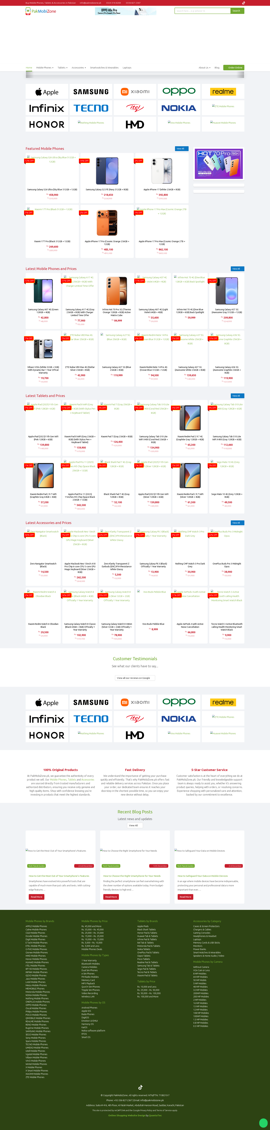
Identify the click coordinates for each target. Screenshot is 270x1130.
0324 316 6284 (113, 3)
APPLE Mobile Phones (36, 926)
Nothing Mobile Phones (37, 998)
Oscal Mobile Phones (36, 1008)
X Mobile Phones (34, 1067)
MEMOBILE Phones (35, 988)
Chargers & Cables (202, 929)
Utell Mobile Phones (35, 1051)
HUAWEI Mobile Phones (37, 962)
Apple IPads (143, 926)
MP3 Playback (88, 983)
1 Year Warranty (89, 960)
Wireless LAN (88, 996)
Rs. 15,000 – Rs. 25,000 (93, 936)
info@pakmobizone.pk (91, 3)
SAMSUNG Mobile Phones (38, 1031)
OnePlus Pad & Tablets (148, 952)
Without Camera (201, 967)
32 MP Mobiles (200, 990)
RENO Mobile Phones (36, 1024)
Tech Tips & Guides (36, 866)
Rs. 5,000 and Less (90, 946)
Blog (217, 67)
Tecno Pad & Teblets (147, 972)
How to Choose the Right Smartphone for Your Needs (132, 876)
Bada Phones (88, 1014)
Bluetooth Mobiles (91, 964)
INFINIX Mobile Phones (37, 972)
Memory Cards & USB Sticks (206, 942)
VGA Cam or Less (201, 970)
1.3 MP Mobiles (200, 1019)
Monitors (197, 946)
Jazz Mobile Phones (35, 979)
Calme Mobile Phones (36, 929)
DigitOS (85, 1017)
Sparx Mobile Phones (36, 1041)
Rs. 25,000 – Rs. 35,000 (93, 933)
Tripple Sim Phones (91, 990)
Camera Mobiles (89, 967)
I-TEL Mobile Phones (35, 965)
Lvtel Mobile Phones (35, 982)
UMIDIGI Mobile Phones (37, 1047)
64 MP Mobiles (200, 977)
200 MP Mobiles (201, 996)
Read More (36, 897)
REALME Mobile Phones (37, 1021)
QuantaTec (155, 1115)
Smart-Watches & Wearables (207, 952)
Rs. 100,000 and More (147, 996)
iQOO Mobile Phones (36, 975)
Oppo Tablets (143, 956)
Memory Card (88, 980)
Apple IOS (86, 1011)
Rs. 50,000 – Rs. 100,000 (149, 993)
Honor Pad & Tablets (147, 933)
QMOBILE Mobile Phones (38, 1018)
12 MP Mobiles (200, 1009)
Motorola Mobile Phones (38, 992)
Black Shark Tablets (146, 929)
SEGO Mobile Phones (36, 1034)
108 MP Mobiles (201, 1013)
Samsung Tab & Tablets (148, 965)
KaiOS (84, 1027)
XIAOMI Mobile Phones (37, 1074)
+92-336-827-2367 (123, 1100)
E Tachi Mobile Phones (37, 942)
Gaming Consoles (201, 933)
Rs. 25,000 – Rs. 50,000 (148, 990)
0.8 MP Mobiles (200, 1023)
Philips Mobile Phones (36, 1011)
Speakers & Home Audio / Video (208, 956)
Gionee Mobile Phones (37, 952)
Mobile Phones (44, 67)
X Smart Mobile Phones (37, 1070)
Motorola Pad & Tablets (148, 946)
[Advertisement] (135, 38)
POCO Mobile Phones (36, 1015)
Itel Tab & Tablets (145, 942)
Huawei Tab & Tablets (147, 936)
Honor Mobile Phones (36, 959)
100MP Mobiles (200, 1016)
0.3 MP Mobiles (200, 1026)
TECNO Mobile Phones (37, 1044)
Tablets (62, 67)
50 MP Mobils (199, 980)
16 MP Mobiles (200, 1003)
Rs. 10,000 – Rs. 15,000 (93, 939)
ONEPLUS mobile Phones (38, 1001)
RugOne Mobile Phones (37, 1028)
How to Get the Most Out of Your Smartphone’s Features (59, 876)
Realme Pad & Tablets (147, 962)
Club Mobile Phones (35, 933)
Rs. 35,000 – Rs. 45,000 (93, 929)
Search (236, 10)
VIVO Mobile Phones (36, 1061)
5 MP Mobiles (199, 983)
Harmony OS (88, 1024)
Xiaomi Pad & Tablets (147, 975)
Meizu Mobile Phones (36, 985)
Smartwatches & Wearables (104, 67)
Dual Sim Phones (90, 970)
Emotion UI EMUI (90, 1021)
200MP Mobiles (200, 993)
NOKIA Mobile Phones (36, 995)
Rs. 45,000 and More (91, 926)
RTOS (84, 1034)
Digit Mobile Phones (35, 939)
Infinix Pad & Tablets (147, 939)
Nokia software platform (93, 1030)
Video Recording (90, 993)
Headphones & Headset (204, 936)
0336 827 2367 (133, 3)
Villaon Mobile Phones (36, 1057)
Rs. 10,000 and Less (146, 986)
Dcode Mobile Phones (36, 936)
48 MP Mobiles (200, 986)
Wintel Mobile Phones (36, 1064)
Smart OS (86, 1037)
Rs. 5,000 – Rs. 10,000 (92, 942)
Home (29, 67)
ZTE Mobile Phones (35, 1077)
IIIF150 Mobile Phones (36, 969)
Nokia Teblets (143, 949)
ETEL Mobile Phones (35, 946)
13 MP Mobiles (200, 1006)
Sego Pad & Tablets (146, 969)
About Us (204, 67)
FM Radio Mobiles (90, 977)
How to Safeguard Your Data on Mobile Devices (203, 876)
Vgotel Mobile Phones (36, 1054)
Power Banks (199, 949)
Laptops (127, 67)
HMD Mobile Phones (36, 956)
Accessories (78, 67)
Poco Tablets (143, 959)
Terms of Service (164, 1110)
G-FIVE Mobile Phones (36, 949)
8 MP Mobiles (199, 973)
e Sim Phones (88, 973)
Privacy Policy (146, 1110)
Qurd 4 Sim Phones (91, 986)
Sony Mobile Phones (36, 1038)
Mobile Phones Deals (92, 949)
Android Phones (89, 1007)
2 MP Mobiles (199, 1000)
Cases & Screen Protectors (206, 926)
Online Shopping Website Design (126, 1115)
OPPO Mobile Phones (36, 1005)
